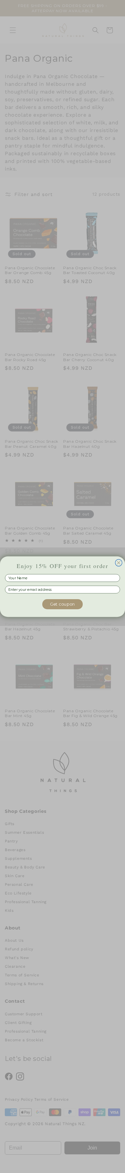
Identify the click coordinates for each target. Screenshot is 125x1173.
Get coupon (62, 604)
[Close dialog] (118, 562)
